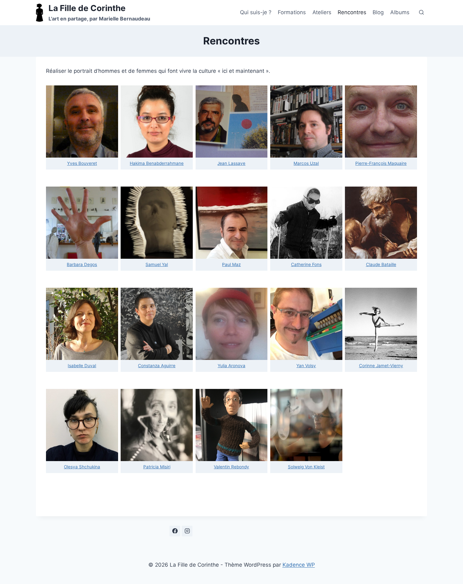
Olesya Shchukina (82, 466)
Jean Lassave (231, 163)
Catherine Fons (306, 264)
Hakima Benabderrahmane (157, 163)
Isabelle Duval (82, 365)
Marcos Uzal (306, 163)
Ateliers (321, 12)
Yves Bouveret (82, 163)
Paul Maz (231, 264)
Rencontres (352, 12)
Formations (292, 12)
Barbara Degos (82, 264)
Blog (378, 12)
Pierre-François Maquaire (381, 163)
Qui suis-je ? (256, 12)
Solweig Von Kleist (306, 466)
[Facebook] (174, 531)
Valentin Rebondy (231, 466)
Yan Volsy (306, 365)
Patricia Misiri (156, 466)
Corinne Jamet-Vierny (381, 365)
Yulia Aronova (231, 365)
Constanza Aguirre (156, 365)
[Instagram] (187, 531)
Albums (399, 12)
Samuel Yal (157, 264)
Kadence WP (299, 565)
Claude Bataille (381, 264)
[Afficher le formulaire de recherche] (421, 12)
